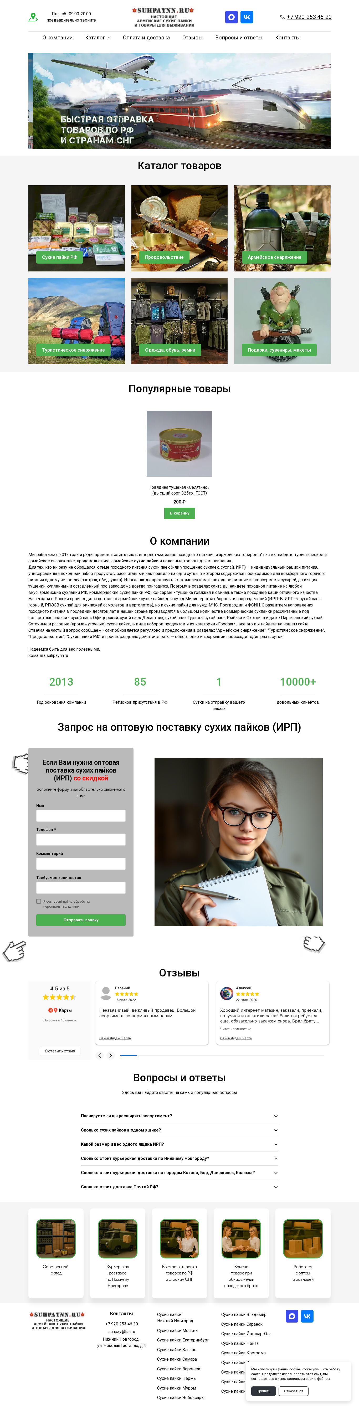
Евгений (122, 988)
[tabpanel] (179, 465)
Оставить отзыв (60, 1050)
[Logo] (163, 17)
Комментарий (49, 853)
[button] (99, 1055)
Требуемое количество (58, 877)
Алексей (244, 988)
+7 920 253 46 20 (121, 1323)
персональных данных (61, 906)
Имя (40, 805)
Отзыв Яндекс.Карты (115, 1038)
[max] (231, 17)
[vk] (246, 17)
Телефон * (46, 829)
